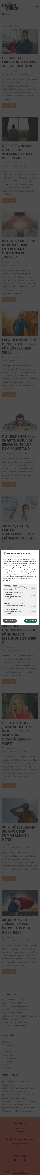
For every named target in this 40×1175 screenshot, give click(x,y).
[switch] (32, 588)
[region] (20, 600)
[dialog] (20, 587)
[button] (30, 589)
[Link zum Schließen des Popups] (36, 553)
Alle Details (8, 598)
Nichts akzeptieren (10, 621)
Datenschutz (18, 556)
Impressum (10, 556)
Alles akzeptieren (30, 621)
